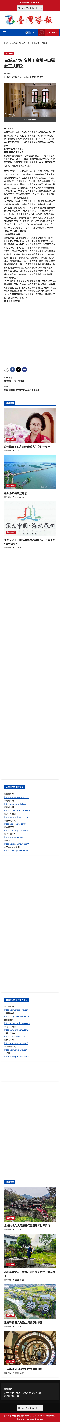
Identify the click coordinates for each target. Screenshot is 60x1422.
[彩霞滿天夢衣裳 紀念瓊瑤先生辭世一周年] (30, 425)
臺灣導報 (8, 73)
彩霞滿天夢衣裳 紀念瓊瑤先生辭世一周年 (27, 446)
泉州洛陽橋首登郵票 (15, 493)
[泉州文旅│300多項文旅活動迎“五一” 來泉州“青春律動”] (30, 518)
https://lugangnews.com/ (16, 830)
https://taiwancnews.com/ (16, 837)
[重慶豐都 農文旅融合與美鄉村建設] (30, 1301)
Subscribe (52, 32)
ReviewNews (23, 1419)
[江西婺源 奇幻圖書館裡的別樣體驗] (30, 1348)
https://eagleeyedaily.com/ (16, 804)
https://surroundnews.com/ (17, 810)
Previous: (14, 379)
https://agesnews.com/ (15, 823)
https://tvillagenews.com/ (16, 850)
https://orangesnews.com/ (16, 843)
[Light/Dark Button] (28, 32)
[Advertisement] (30, 334)
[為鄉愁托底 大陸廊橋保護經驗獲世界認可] (30, 1204)
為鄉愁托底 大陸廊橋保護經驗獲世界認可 (27, 1225)
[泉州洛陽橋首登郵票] (30, 472)
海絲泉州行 (9, 53)
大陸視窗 (10, 1218)
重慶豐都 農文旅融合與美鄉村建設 (23, 1322)
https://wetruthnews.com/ (16, 817)
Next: (21, 388)
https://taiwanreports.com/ (16, 797)
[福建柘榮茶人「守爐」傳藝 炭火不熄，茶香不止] (30, 1251)
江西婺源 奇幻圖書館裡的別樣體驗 (23, 1369)
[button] (4, 33)
